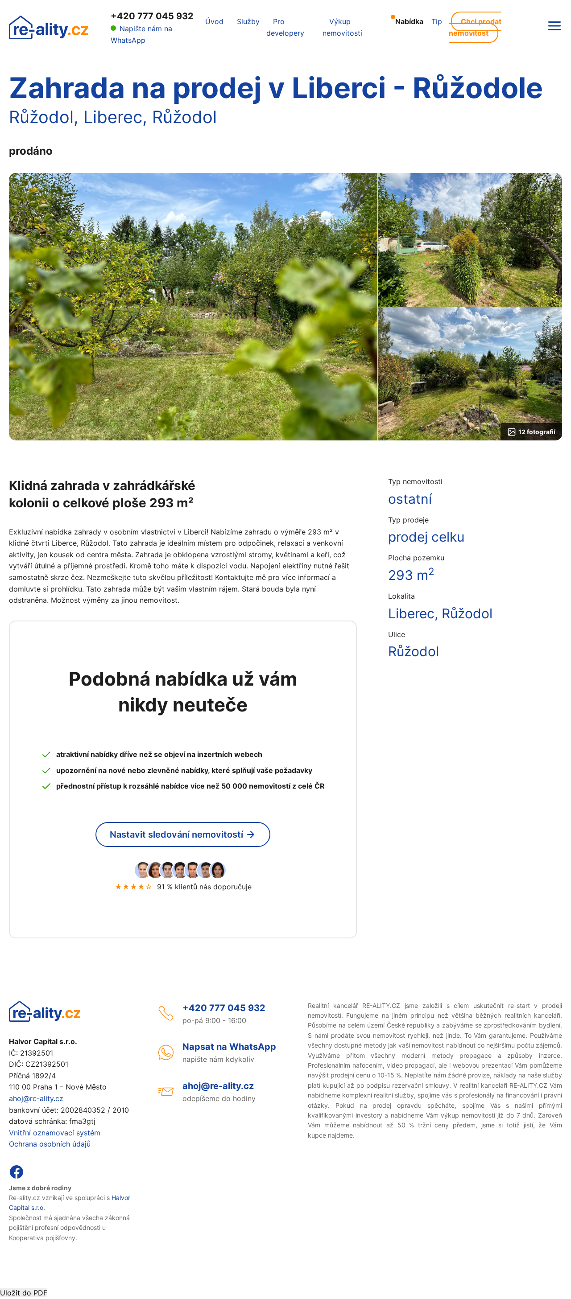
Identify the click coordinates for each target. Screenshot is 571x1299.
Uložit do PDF (23, 1292)
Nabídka (409, 21)
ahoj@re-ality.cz (36, 1098)
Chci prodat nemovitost (475, 27)
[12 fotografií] (470, 373)
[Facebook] (16, 1176)
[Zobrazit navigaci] (554, 26)
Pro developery (285, 27)
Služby (248, 21)
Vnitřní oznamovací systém (54, 1132)
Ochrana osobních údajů (50, 1143)
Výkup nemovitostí (342, 27)
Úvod (214, 21)
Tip (436, 21)
